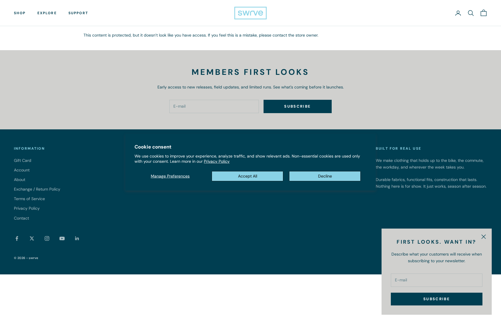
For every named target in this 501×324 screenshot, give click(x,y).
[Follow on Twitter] (32, 238)
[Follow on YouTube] (62, 238)
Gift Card (22, 160)
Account (22, 170)
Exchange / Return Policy (37, 189)
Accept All (247, 176)
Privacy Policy (217, 161)
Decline (325, 176)
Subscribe (436, 298)
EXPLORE (47, 13)
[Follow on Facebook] (17, 238)
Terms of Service (29, 198)
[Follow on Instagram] (47, 238)
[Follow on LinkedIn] (77, 238)
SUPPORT (78, 13)
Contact (21, 218)
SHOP (20, 13)
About (19, 179)
